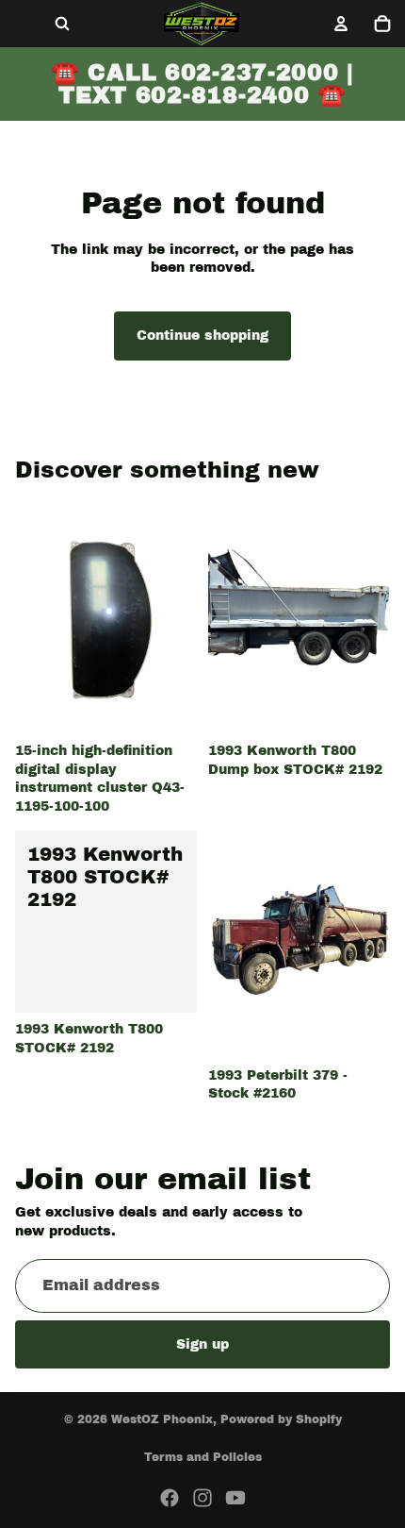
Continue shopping (202, 335)
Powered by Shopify (281, 1419)
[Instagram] (202, 1497)
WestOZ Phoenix (162, 1419)
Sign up (202, 1343)
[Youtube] (235, 1497)
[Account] (341, 23)
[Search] (62, 23)
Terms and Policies (203, 1457)
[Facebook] (169, 1497)
